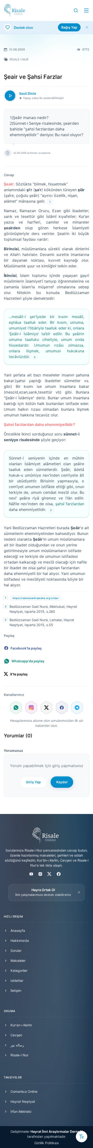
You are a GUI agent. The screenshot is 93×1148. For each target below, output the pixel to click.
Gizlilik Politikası (46, 1143)
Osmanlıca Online (23, 1091)
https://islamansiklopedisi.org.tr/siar (36, 598)
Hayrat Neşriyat (22, 1101)
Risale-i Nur (19, 1055)
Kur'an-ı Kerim (21, 1025)
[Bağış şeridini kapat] (87, 27)
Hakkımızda (19, 940)
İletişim (15, 990)
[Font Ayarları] (81, 1136)
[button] (76, 10)
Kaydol (61, 782)
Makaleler (18, 960)
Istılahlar (16, 980)
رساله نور (17, 1045)
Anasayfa (17, 930)
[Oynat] (10, 95)
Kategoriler (18, 970)
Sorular (15, 950)
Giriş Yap (33, 782)
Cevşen (16, 1035)
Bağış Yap (69, 27)
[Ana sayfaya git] (14, 10)
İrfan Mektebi (20, 1111)
